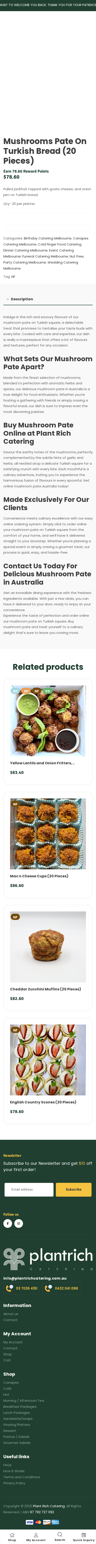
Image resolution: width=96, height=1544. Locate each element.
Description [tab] (22, 299)
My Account (36, 1540)
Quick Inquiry (84, 1540)
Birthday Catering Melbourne (47, 238)
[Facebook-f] (7, 1223)
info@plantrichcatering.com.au (35, 1278)
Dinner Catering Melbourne (25, 250)
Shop (12, 1540)
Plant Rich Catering (49, 1506)
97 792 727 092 (42, 1512)
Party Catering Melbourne (24, 262)
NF (13, 276)
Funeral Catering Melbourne (45, 256)
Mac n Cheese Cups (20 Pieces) (39, 876)
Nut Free (76, 256)
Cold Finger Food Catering (59, 244)
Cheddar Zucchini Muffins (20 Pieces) (45, 989)
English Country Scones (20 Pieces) (43, 1102)
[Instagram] (18, 1223)
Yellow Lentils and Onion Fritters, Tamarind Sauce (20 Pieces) (41, 766)
